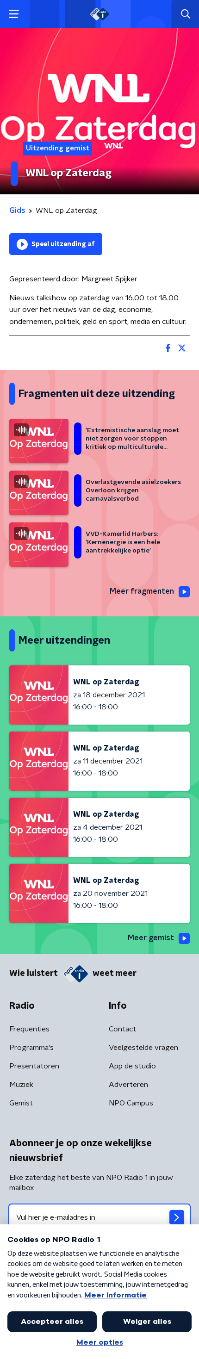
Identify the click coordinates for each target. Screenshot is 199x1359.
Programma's (31, 1047)
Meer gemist (151, 938)
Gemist (21, 1103)
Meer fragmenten (142, 591)
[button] (14, 14)
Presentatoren (34, 1066)
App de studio (132, 1066)
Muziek (21, 1084)
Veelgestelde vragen (143, 1047)
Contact (122, 1029)
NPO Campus (131, 1103)
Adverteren (128, 1084)
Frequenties (29, 1029)
